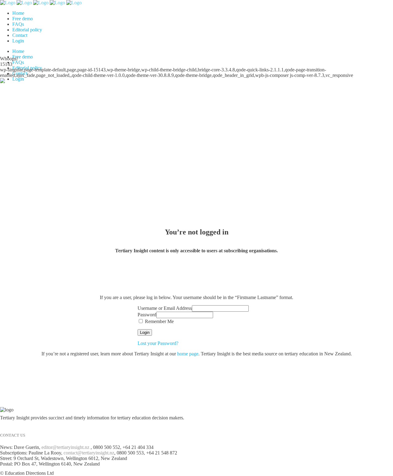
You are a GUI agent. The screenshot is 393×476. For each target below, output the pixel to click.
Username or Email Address (165, 308)
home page (187, 353)
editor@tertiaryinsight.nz (65, 447)
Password (147, 314)
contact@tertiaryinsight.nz (89, 452)
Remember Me (159, 321)
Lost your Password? (158, 343)
